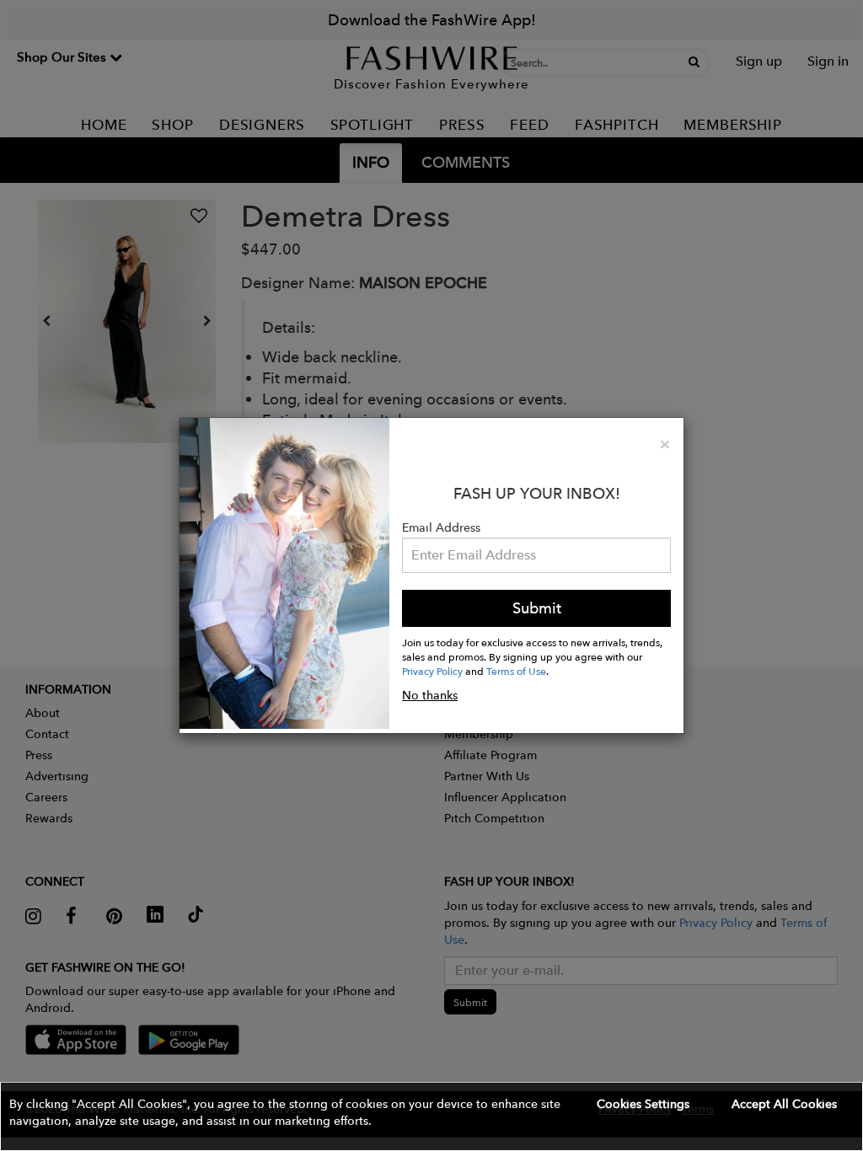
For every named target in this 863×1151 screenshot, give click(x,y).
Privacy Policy (432, 670)
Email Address (441, 527)
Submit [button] (536, 608)
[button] (431, 1116)
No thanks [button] (430, 695)
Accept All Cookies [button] (784, 1103)
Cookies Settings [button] (643, 1103)
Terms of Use (516, 670)
